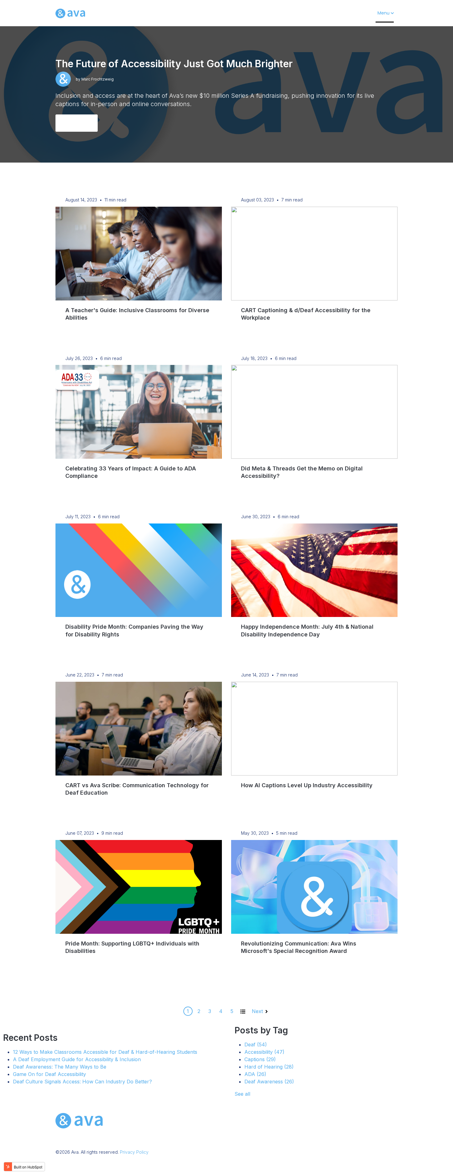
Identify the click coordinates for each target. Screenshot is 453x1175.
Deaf (255, 1044)
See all (242, 1094)
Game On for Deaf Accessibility (49, 1074)
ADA (255, 1074)
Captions (260, 1059)
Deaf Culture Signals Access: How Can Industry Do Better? (82, 1081)
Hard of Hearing (269, 1067)
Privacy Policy (134, 1152)
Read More (76, 123)
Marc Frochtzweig (97, 79)
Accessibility (264, 1052)
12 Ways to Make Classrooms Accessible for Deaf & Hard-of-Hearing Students (105, 1052)
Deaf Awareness (269, 1081)
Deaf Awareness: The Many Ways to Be (59, 1067)
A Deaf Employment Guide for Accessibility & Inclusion (77, 1059)
